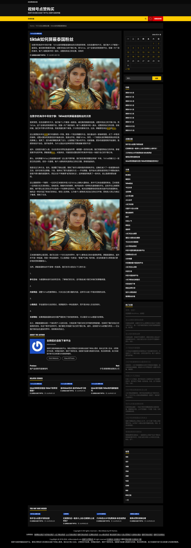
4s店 (127, 481)
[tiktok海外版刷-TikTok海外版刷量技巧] (105, 383)
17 (128, 57)
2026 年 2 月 (130, 118)
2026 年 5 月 (130, 105)
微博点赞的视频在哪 (133, 157)
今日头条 (129, 187)
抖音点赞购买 (126, 534)
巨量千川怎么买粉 (132, 208)
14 (148, 52)
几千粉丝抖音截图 (133, 347)
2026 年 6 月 (130, 101)
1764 (127, 471)
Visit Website (53, 358)
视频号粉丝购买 (82, 534)
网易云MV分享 (130, 288)
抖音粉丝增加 (136, 534)
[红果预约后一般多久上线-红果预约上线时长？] (79, 513)
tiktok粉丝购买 (104, 534)
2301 (127, 476)
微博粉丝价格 (130, 296)
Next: (110, 367)
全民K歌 (128, 191)
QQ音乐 (128, 179)
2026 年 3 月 (130, 113)
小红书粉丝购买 (59, 534)
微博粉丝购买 (39, 534)
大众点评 (129, 200)
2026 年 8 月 (130, 92)
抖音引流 (129, 271)
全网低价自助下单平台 (39, 55)
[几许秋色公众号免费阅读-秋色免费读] (112, 513)
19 (138, 57)
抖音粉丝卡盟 (136, 539)
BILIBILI (128, 175)
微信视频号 (130, 212)
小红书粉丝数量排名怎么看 (136, 389)
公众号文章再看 (101, 514)
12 (138, 52)
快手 (127, 217)
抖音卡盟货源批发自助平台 (135, 250)
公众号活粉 (130, 196)
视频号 (128, 229)
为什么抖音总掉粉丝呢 (134, 403)
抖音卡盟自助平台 (132, 275)
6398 (127, 485)
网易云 (128, 225)
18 (133, 57)
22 (153, 57)
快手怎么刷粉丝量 (35, 514)
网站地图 (128, 539)
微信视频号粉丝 (115, 534)
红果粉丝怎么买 (131, 254)
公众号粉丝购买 (131, 246)
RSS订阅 (128, 495)
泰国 (76, 116)
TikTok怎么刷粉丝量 (36, 33)
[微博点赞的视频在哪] (145, 513)
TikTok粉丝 (129, 183)
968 (127, 490)
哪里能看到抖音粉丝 (134, 431)
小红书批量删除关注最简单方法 (138, 361)
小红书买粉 (130, 204)
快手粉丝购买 (49, 534)
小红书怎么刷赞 (131, 233)
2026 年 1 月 (130, 122)
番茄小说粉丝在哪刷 (133, 237)
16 (158, 52)
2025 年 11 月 (130, 130)
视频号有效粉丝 (159, 534)
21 (148, 57)
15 (153, 52)
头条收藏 (129, 258)
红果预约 (66, 514)
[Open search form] (145, 19)
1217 (127, 461)
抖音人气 (129, 221)
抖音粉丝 (110, 539)
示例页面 (31, 18)
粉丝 (81, 116)
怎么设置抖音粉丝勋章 (134, 319)
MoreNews (103, 531)
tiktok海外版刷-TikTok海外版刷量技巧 (104, 389)
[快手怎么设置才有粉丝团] (45, 513)
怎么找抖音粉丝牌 (133, 333)
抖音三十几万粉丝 (133, 375)
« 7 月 (128, 69)
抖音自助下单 (130, 283)
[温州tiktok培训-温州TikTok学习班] (74, 383)
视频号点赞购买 (41, 9)
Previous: (39, 367)
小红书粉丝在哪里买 (133, 279)
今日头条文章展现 (132, 242)
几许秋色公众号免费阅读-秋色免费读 (139, 152)
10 (128, 52)
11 (133, 52)
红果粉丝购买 (93, 534)
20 (143, 57)
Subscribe (158, 18)
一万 (127, 500)
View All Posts (69, 358)
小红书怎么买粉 (131, 267)
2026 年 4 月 (130, 109)
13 (143, 52)
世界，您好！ (131, 310)
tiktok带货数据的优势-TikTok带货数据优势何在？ (142, 161)
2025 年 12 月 (130, 126)
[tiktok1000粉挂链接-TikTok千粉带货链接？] (44, 383)
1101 (127, 457)
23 (158, 57)
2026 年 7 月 (130, 97)
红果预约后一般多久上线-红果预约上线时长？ (142, 148)
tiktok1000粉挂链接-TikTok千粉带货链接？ (43, 389)
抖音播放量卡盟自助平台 (134, 263)
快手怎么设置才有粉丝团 (134, 144)
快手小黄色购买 (131, 292)
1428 (127, 466)
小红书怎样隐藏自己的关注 (136, 417)
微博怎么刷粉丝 (134, 514)
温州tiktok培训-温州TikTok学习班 (73, 388)
